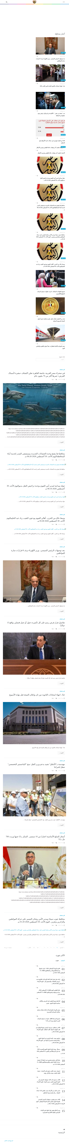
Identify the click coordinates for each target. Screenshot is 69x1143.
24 (37, 947)
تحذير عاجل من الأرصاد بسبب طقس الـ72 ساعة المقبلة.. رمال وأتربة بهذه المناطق (51, 1091)
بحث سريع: (62, 356)
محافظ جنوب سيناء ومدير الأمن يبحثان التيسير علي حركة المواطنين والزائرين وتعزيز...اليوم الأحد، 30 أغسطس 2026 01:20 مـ (50, 237)
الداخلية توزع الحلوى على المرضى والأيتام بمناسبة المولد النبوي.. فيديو (52, 1002)
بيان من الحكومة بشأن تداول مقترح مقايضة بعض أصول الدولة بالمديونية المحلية (51, 320)
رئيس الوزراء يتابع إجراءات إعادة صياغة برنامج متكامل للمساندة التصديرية (51, 1011)
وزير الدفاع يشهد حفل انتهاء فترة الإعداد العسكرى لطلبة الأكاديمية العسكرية (53, 1111)
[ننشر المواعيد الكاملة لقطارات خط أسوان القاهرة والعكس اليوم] (50, 333)
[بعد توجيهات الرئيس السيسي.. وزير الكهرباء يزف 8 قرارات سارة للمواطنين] (50, 46)
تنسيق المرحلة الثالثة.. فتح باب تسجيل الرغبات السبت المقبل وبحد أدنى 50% (51, 1020)
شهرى (57, 960)
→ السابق (62, 947)
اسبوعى (63, 960)
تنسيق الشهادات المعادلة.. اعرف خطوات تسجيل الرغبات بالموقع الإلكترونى (51, 292)
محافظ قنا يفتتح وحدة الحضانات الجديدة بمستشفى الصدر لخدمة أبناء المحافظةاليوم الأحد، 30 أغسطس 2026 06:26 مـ (51, 207)
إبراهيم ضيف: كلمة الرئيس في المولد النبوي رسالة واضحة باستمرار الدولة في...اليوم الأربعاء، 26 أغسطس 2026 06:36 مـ (50, 1040)
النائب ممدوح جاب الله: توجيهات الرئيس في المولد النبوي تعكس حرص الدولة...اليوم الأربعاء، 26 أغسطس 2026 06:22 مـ (51, 1082)
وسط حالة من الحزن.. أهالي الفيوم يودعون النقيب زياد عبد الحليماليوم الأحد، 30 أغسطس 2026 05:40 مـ (50, 265)
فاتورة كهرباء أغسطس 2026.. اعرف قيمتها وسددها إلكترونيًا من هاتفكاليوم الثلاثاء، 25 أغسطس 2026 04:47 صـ (52, 970)
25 (34, 947)
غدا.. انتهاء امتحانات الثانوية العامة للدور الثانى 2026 (52, 86)
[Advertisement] (34, 17)
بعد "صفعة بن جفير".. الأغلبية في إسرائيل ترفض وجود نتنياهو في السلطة (51, 114)
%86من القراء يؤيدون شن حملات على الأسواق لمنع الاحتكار (52, 142)
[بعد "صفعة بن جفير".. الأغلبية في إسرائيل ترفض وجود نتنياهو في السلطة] (50, 100)
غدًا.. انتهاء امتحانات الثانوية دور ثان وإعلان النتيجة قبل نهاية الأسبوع (37, 695)
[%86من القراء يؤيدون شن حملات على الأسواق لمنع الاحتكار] (50, 127)
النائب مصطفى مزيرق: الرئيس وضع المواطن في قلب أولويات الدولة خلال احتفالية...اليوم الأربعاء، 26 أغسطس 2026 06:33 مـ (50, 1029)
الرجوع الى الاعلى (8, 1140)
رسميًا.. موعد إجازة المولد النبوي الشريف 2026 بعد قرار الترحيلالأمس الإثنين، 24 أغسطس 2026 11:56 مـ (51, 1051)
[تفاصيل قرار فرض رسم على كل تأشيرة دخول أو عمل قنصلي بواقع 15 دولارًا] (34, 653)
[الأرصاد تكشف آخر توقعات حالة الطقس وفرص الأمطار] (50, 147)
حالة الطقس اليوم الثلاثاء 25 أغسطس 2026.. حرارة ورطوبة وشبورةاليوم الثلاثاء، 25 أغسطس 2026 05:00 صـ (51, 992)
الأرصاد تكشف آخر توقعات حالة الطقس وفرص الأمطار (51, 153)
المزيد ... (61, 442)
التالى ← (29, 947)
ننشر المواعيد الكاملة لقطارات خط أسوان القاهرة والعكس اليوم (50, 347)
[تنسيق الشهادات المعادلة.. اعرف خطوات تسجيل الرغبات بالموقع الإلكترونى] (50, 278)
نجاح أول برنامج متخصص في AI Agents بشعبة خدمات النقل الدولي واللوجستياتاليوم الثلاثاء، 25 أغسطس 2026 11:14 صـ (51, 1062)
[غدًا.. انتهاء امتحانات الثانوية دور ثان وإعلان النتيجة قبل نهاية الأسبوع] (34, 723)
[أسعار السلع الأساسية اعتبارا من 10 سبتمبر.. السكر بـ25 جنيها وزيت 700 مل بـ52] (34, 867)
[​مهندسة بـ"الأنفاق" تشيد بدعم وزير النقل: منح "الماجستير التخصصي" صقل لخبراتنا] (34, 795)
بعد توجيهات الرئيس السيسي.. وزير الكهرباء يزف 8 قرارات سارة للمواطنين (50, 60)
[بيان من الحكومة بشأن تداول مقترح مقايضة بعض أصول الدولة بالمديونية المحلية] (50, 306)
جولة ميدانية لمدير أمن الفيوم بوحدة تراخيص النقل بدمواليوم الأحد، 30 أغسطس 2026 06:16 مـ (52, 179)
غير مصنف (62, 369)
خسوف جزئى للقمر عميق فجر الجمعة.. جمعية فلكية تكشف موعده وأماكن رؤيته (51, 1072)
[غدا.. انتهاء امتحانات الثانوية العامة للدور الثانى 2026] (50, 73)
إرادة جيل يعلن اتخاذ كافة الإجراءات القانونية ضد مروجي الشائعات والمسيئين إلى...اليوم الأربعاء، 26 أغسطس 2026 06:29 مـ (50, 981)
